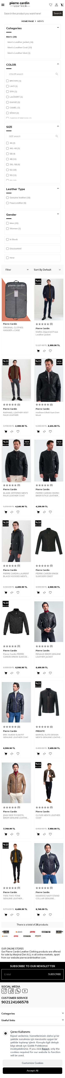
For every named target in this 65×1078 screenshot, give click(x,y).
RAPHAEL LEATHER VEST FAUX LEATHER (15, 414)
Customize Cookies (32, 1063)
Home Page (27, 21)
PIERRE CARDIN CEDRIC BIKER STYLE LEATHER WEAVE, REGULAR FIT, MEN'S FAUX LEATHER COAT (47, 494)
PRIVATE (40, 731)
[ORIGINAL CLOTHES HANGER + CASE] (16, 299)
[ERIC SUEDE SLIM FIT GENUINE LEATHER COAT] (16, 702)
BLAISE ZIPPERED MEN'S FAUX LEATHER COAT (15, 494)
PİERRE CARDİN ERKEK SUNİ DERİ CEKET (47, 575)
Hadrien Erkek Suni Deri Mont (47, 414)
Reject (45, 1048)
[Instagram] (4, 991)
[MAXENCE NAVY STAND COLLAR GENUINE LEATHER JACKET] (48, 863)
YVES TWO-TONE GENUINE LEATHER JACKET (12, 897)
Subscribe (54, 974)
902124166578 (14, 1002)
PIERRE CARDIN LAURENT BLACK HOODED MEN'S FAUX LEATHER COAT (16, 575)
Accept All (32, 1070)
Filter (8, 269)
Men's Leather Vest (19, 53)
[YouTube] (25, 991)
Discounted (15, 248)
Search (58, 13)
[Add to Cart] (38, 350)
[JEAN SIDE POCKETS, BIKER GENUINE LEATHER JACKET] (16, 783)
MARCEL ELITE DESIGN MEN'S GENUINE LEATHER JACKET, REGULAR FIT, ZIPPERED (49, 736)
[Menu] (2, 4)
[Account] (56, 4)
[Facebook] (11, 991)
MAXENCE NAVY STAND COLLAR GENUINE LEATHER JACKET (47, 897)
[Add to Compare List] (44, 350)
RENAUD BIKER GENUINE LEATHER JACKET (48, 655)
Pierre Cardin (10, 324)
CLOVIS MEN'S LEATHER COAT (48, 816)
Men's (11, 36)
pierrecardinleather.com (33, 957)
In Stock (14, 239)
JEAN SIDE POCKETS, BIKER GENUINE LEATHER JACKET (15, 816)
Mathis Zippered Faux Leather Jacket (47, 333)
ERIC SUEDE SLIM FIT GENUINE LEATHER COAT (15, 736)
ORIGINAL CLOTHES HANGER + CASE (13, 329)
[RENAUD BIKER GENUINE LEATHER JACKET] (48, 621)
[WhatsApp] (18, 991)
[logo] (18, 4)
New (12, 257)
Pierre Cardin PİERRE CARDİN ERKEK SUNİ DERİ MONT (16, 655)
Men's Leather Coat (20, 47)
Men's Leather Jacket (20, 42)
